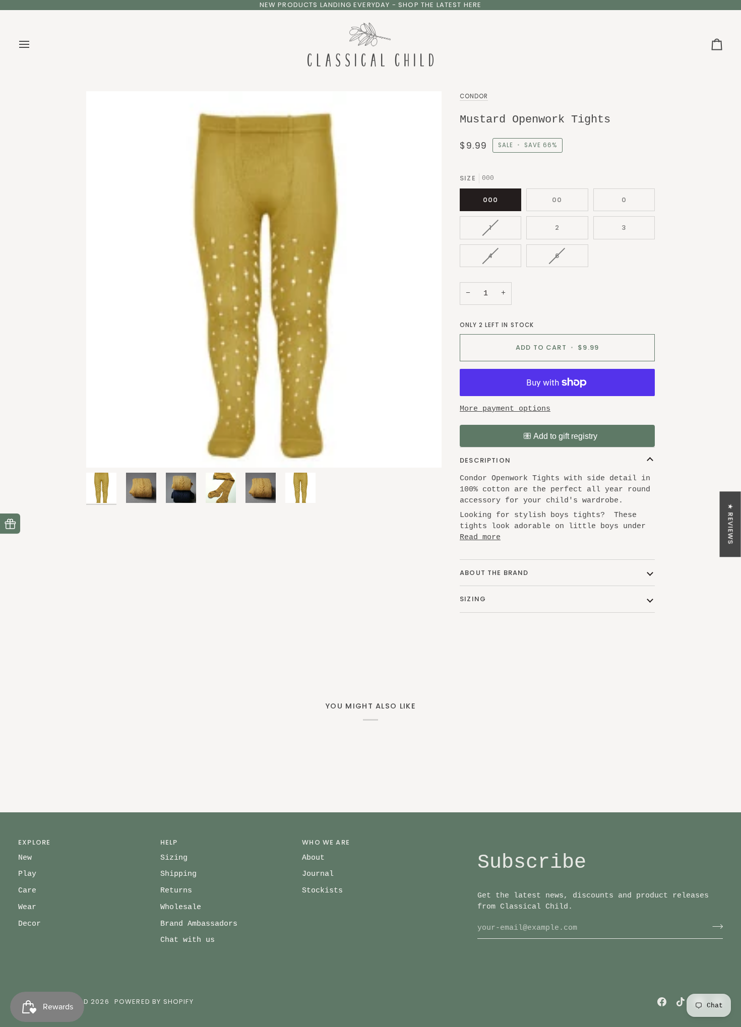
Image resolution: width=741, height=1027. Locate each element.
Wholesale (180, 907)
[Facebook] (661, 1001)
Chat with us (187, 940)
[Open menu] (33, 45)
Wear (27, 907)
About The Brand (494, 572)
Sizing (473, 599)
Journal (318, 874)
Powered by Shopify (154, 1001)
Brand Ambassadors (198, 924)
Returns (176, 890)
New (25, 858)
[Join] (714, 926)
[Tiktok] (680, 1001)
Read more (480, 537)
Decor (29, 924)
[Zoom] (105, 449)
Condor (474, 96)
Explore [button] (34, 842)
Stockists (322, 890)
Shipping (178, 874)
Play (27, 874)
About (313, 858)
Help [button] (169, 842)
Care (27, 890)
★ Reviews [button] (730, 524)
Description (485, 460)
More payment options (505, 409)
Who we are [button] (326, 842)
